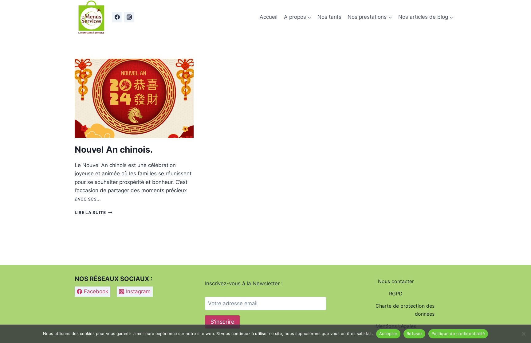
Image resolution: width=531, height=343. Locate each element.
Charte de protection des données (405, 310)
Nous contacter (396, 281)
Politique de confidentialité (458, 333)
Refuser (414, 333)
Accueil (268, 17)
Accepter (388, 333)
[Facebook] (117, 17)
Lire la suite (93, 212)
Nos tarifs (329, 17)
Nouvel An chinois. (114, 149)
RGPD (396, 293)
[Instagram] (129, 17)
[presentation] (134, 98)
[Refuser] (523, 334)
